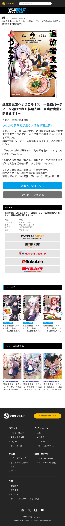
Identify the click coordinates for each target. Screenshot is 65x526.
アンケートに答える (32, 195)
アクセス (14, 494)
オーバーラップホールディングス (25, 499)
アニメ (13, 467)
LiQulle (14, 441)
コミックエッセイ (18, 458)
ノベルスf (41, 441)
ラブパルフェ (16, 446)
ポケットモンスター (19, 463)
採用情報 (14, 490)
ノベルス (40, 437)
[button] (3, 313)
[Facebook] (22, 510)
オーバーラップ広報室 (46, 463)
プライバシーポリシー (32, 517)
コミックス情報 (16, 18)
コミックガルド (17, 433)
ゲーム (13, 471)
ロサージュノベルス (45, 446)
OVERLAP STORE (45, 458)
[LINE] (35, 510)
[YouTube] (42, 510)
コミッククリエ (17, 437)
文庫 (39, 433)
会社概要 (14, 486)
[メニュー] (60, 3)
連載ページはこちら (32, 185)
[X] (29, 510)
